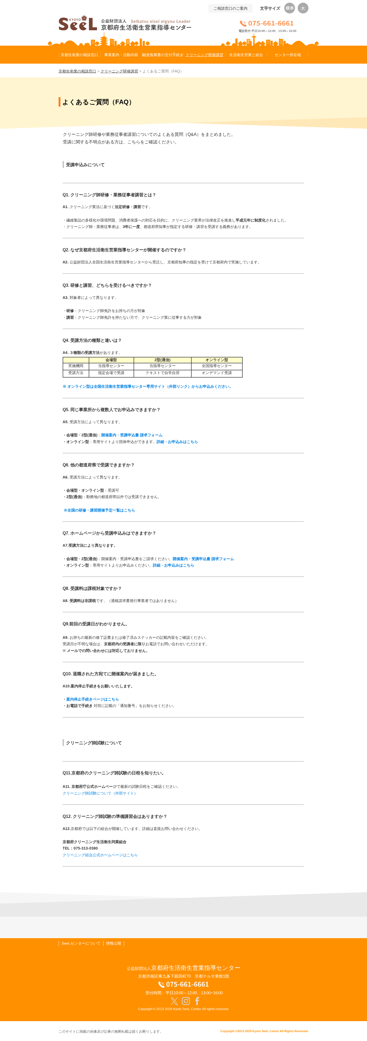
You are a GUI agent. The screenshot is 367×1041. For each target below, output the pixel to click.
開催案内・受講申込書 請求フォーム (132, 435)
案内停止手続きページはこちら (92, 699)
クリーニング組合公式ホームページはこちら (100, 855)
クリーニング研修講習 (119, 71)
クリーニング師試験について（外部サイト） (100, 793)
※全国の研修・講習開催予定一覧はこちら (99, 510)
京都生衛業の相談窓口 (77, 71)
